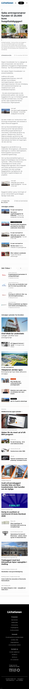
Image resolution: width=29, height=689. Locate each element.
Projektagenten (14, 627)
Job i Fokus (5, 268)
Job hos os (14, 657)
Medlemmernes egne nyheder (11, 411)
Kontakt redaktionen (14, 652)
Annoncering (14, 625)
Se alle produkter (14, 630)
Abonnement (14, 620)
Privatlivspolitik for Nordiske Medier (14, 637)
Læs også (13, 108)
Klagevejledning (15, 642)
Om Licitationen (14, 659)
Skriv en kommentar (22, 201)
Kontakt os (14, 654)
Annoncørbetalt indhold (14, 645)
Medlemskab (14, 622)
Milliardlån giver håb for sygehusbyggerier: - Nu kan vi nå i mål (19, 184)
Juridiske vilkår (14, 639)
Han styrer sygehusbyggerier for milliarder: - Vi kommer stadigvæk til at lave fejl (19, 112)
